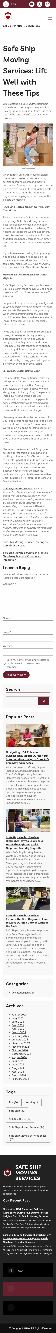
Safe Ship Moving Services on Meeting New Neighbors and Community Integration (25, 556)
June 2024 (18, 1064)
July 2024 (17, 1060)
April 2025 (18, 1028)
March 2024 (19, 1075)
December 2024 (21, 1043)
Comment (9, 583)
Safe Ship (17, 1110)
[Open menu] (50, 19)
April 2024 (18, 1071)
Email (7, 632)
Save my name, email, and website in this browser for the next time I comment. (28, 663)
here (34, 534)
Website (7, 645)
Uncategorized (20, 992)
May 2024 (18, 1068)
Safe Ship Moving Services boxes (27, 1137)
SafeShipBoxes (20, 1119)
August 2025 (19, 1014)
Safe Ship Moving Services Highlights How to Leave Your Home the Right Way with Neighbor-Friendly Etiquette (24, 843)
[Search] (43, 701)
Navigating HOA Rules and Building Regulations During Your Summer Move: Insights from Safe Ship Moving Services (27, 757)
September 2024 (21, 1053)
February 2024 (20, 1078)
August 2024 (19, 1057)
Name (7, 618)
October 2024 (20, 1050)
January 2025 (20, 1039)
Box (14, 1102)
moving (32, 1102)
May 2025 (18, 1025)
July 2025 (17, 1018)
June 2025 (18, 1021)
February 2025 (20, 1035)
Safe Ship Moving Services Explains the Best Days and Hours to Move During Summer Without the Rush (27, 921)
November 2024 (21, 1046)
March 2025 (19, 1032)
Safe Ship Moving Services (21, 26)
